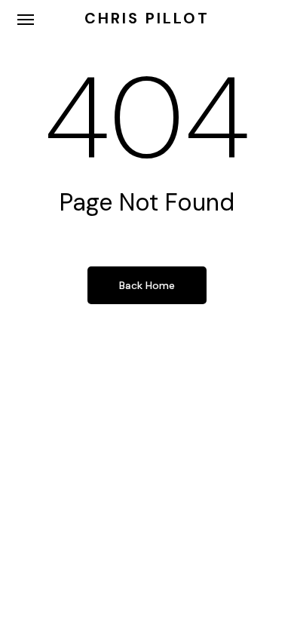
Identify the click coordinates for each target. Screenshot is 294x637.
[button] (25, 18)
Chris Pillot (147, 18)
